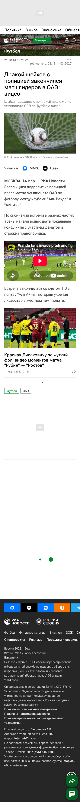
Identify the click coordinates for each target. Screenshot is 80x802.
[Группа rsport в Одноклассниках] (62, 607)
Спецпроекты (14, 640)
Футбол (12, 391)
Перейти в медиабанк (55, 157)
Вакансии (11, 657)
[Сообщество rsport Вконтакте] (46, 607)
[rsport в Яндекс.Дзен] (29, 607)
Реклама (35, 640)
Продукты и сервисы (62, 640)
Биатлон (56, 633)
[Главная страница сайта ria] (5, 40)
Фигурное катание (32, 633)
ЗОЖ (69, 633)
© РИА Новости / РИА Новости (22, 157)
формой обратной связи (56, 747)
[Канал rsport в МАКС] (12, 607)
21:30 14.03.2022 (16, 60)
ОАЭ (26, 391)
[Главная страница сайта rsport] (25, 40)
